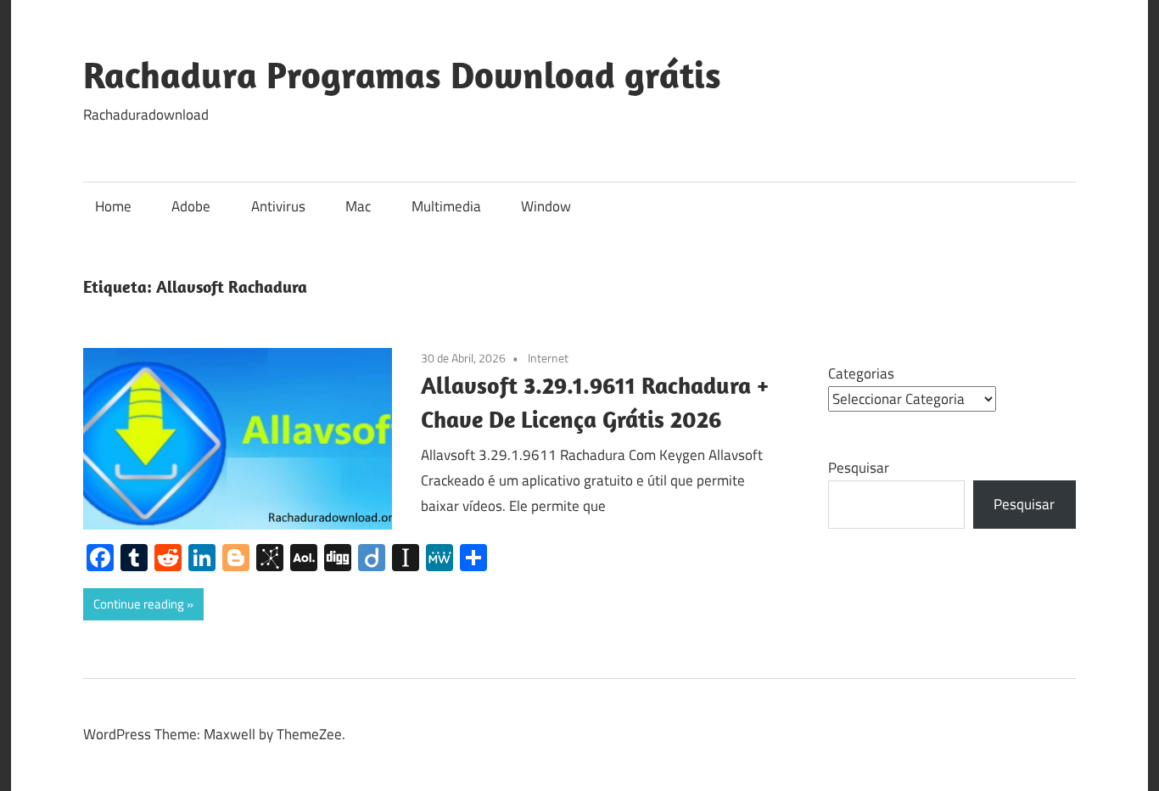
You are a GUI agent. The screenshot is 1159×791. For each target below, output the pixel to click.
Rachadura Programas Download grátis (402, 75)
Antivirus (278, 206)
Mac (358, 206)
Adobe (190, 206)
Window (546, 206)
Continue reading (138, 604)
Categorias (861, 373)
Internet (548, 358)
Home (113, 206)
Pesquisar (858, 468)
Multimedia (446, 206)
